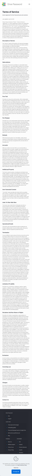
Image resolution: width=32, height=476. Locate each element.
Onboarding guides (12, 427)
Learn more (8, 421)
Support (9, 418)
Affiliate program (11, 444)
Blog (9, 435)
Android (20, 444)
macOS (20, 449)
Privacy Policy (11, 449)
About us (10, 441)
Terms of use (11, 447)
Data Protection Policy (22, 465)
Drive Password (9, 412)
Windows (21, 452)
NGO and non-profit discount (14, 433)
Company (8, 438)
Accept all (16, 471)
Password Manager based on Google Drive (17, 430)
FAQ (9, 416)
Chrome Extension (23, 447)
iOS (20, 441)
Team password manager (13, 424)
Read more (16, 467)
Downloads (19, 438)
